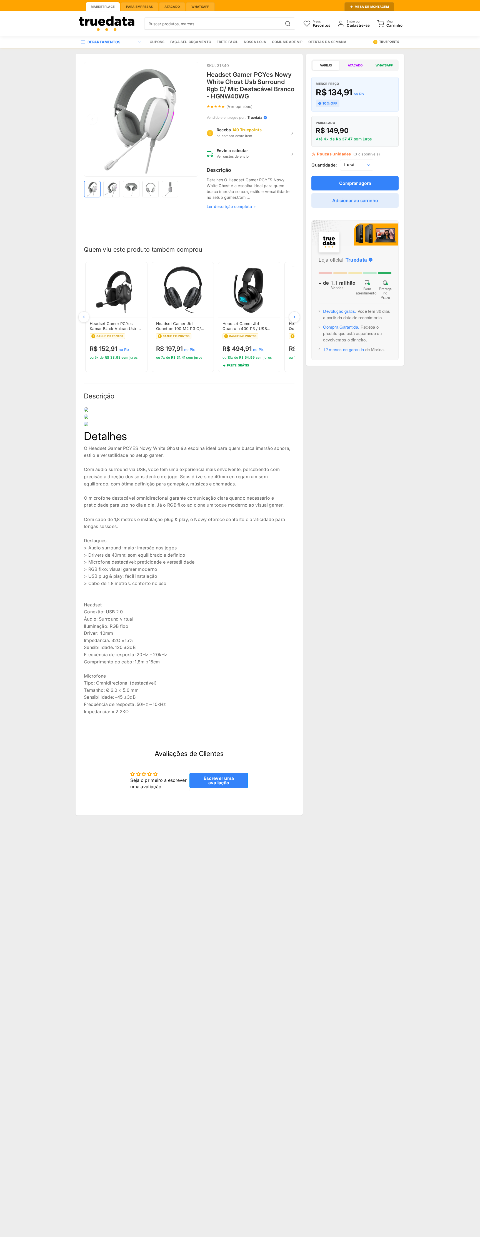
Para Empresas (139, 7)
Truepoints (389, 42)
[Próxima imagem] (190, 119)
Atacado (172, 7)
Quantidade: (324, 165)
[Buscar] (288, 23)
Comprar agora (355, 183)
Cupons (157, 42)
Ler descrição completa (229, 206)
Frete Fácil (227, 42)
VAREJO (326, 65)
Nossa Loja (255, 42)
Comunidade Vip (287, 42)
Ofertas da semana (327, 42)
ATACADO (355, 65)
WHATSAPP (384, 65)
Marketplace (103, 7)
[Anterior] (83, 317)
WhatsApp (200, 7)
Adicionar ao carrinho (355, 200)
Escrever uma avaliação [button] (219, 780)
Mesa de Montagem (372, 7)
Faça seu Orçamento (190, 42)
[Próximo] (294, 317)
